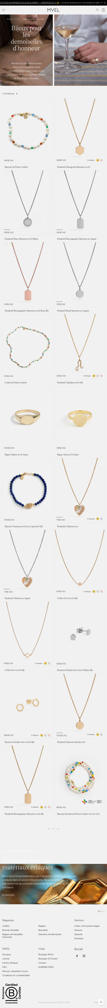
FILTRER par (9, 94)
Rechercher (97, 10)
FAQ (4, 967)
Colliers (5, 926)
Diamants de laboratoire (49, 934)
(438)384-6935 (46, 967)
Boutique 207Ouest (48, 958)
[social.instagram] (84, 956)
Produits (18, 19)
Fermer (105, 3)
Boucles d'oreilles (10, 930)
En (103, 911)
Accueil (10, 19)
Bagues (42, 926)
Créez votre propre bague (86, 926)
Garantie (78, 934)
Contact (42, 962)
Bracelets (43, 930)
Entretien (78, 938)
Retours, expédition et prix (15, 971)
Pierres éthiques (10, 962)
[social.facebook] (77, 956)
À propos (6, 954)
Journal (5, 958)
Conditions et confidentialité (16, 975)
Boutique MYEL (46, 954)
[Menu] (3, 10)
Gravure (78, 930)
